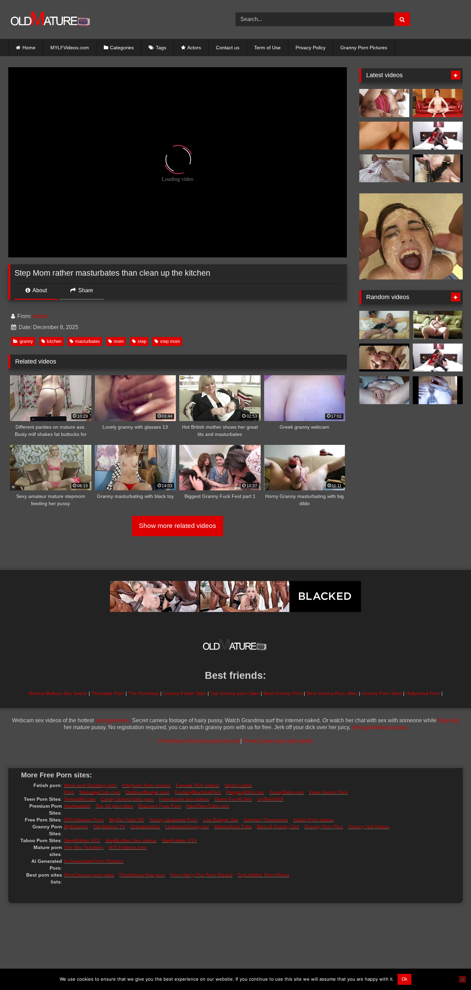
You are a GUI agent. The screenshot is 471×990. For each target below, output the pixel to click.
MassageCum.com (99, 792)
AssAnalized (77, 806)
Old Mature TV (109, 826)
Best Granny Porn (282, 693)
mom (119, 341)
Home (29, 47)
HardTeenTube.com (207, 806)
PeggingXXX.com (245, 792)
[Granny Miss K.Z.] (438, 390)
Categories (122, 47)
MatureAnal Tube (233, 826)
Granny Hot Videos (368, 826)
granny (26, 341)
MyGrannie (76, 826)
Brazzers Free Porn (159, 806)
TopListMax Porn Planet (263, 875)
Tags (161, 47)
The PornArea (143, 693)
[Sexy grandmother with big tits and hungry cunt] (384, 168)
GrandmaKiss (145, 826)
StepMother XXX (82, 840)
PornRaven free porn (142, 875)
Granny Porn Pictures (363, 47)
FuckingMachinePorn (198, 792)
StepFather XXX (179, 840)
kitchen (54, 341)
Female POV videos (197, 785)
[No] (462, 979)
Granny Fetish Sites (184, 693)
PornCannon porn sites (89, 875)
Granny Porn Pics (323, 826)
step (142, 341)
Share (85, 290)
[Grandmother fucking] (438, 103)
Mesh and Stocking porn (90, 785)
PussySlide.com (286, 792)
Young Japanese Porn (173, 820)
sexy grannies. (113, 720)
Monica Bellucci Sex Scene (58, 693)
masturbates (87, 341)
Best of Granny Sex (278, 826)
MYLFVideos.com (69, 47)
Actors (194, 47)
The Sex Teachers (83, 847)
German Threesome (265, 820)
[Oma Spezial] (384, 136)
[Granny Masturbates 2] (438, 168)
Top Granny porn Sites (234, 693)
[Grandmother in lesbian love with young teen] (438, 136)
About (39, 290)
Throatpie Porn (107, 693)
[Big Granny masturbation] (384, 390)
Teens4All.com (80, 799)
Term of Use (267, 47)
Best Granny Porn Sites (332, 693)
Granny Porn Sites (382, 693)
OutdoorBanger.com (148, 792)
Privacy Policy (310, 47)
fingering (448, 720)
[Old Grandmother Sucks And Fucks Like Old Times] (384, 103)
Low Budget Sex (220, 820)
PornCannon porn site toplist (278, 741)
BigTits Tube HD (126, 820)
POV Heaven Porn (84, 820)
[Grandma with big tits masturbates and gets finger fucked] (384, 325)
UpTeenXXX (270, 799)
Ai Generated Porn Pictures (93, 861)
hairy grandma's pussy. (380, 727)
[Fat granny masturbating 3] (438, 325)
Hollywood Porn (423, 693)
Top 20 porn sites (114, 806)
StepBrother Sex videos (131, 840)
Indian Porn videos (313, 820)
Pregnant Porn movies (146, 785)
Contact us (227, 47)
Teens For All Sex (233, 799)
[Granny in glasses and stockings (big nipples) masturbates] (384, 358)
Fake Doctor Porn (328, 792)
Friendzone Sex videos (184, 799)
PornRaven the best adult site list (199, 741)
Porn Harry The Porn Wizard (201, 875)
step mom (170, 341)
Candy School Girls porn (127, 799)
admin (40, 316)
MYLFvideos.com (128, 847)
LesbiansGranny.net (187, 826)
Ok (405, 979)
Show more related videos (177, 525)
